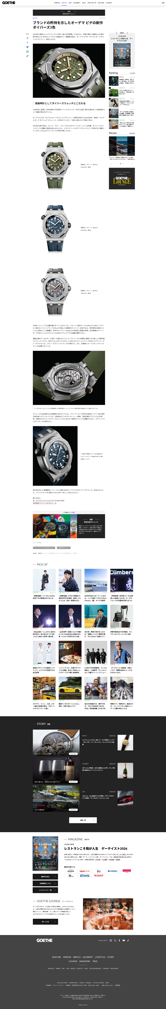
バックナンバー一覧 (45, 890)
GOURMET (76, 3)
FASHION (51, 968)
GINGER (81, 982)
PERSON (57, 3)
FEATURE (101, 3)
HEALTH (73, 968)
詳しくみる (45, 921)
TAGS (94, 961)
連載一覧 (83, 820)
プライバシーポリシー (58, 985)
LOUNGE (109, 3)
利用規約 (68, 985)
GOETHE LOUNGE (62, 982)
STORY (110, 957)
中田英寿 (111, 859)
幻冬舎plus (88, 982)
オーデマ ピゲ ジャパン (41, 501)
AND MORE (114, 968)
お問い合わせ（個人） (94, 985)
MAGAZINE (84, 961)
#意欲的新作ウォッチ (63, 547)
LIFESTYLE (91, 3)
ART (63, 968)
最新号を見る (45, 876)
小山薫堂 (104, 859)
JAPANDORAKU (73, 982)
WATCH (64, 3)
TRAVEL (58, 968)
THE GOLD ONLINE (98, 982)
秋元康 (98, 859)
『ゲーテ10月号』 (121, 854)
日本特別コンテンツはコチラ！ (44, 503)
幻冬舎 (107, 982)
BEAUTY (80, 968)
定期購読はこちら (45, 883)
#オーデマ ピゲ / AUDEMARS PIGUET (44, 547)
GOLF (84, 3)
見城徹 (118, 859)
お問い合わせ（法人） (108, 985)
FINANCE (106, 968)
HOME (34, 553)
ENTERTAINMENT (95, 968)
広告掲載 (48, 985)
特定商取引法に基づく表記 (79, 985)
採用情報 (117, 985)
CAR (70, 3)
